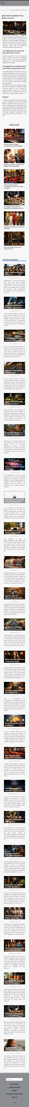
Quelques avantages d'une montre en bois (14, 628)
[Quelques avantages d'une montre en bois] (14, 624)
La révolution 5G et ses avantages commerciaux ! (14, 469)
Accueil (2, 10)
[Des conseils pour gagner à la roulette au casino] (14, 753)
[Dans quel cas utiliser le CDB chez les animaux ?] (14, 882)
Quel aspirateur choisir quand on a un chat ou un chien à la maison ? (14, 950)
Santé (14, 1091)
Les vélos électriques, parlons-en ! (14, 371)
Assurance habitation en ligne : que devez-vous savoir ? (14, 307)
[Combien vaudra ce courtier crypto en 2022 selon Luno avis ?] (14, 786)
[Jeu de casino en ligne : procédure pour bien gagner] (14, 136)
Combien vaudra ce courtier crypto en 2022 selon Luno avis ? (15, 790)
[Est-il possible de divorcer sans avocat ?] (14, 239)
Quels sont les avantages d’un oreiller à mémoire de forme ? (14, 1050)
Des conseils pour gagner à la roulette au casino (14, 757)
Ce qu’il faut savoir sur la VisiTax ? (14, 724)
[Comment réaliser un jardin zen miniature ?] (14, 430)
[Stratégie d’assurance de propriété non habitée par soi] (14, 198)
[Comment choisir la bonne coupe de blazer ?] (14, 913)
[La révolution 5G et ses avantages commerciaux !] (14, 464)
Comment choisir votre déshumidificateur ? (15, 532)
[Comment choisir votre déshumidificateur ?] (14, 528)
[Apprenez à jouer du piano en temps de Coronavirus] (14, 156)
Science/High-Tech (14, 1094)
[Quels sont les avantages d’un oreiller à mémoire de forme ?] (14, 1045)
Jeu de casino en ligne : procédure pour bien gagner (13, 145)
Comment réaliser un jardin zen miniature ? (14, 434)
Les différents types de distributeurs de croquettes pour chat (14, 983)
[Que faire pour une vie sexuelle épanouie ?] (14, 497)
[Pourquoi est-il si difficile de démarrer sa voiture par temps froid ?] (14, 851)
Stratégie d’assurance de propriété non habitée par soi (14, 207)
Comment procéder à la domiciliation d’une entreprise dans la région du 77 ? (14, 341)
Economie (14, 1084)
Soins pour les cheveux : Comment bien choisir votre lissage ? (14, 661)
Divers (7, 10)
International (14, 1087)
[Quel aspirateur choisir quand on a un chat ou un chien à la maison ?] (14, 945)
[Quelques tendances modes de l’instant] (14, 218)
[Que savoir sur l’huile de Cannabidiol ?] (14, 399)
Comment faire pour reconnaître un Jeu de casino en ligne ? (13, 186)
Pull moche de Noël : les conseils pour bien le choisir (14, 567)
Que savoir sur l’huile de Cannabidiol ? (14, 403)
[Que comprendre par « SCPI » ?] (14, 270)
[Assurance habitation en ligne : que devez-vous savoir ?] (14, 302)
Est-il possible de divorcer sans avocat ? (12, 248)
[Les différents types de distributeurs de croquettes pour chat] (14, 978)
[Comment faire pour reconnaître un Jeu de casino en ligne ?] (14, 176)
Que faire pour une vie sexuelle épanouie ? (14, 500)
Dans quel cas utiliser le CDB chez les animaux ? (14, 887)
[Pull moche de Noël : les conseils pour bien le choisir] (14, 562)
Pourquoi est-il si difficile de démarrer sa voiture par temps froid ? (15, 856)
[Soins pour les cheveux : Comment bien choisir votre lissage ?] (14, 656)
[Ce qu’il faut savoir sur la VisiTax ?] (14, 720)
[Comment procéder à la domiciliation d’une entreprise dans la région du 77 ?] (14, 335)
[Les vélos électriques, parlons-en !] (14, 368)
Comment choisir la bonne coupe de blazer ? (13, 918)
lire (15, 56)
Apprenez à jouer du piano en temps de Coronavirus (14, 165)
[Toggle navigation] (3, 3)
